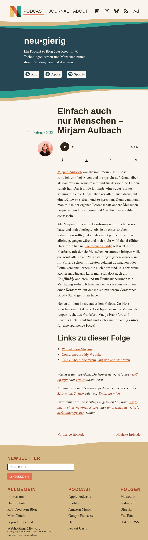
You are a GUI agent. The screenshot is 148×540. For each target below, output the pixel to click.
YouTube (127, 515)
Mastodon (64, 393)
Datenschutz (16, 502)
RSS (34, 74)
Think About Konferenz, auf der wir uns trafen (96, 359)
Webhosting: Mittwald (23, 528)
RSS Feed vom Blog (22, 509)
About (80, 11)
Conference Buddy (98, 245)
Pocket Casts (77, 528)
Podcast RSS (130, 521)
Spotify (79, 74)
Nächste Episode (128, 434)
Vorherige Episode (70, 434)
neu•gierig (14, 531)
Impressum (15, 496)
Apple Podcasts (79, 496)
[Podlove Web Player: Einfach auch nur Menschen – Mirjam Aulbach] (99, 153)
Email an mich (109, 393)
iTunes (81, 379)
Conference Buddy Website (82, 354)
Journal (59, 11)
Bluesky (126, 509)
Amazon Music (79, 509)
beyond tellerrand (19, 535)
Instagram (128, 502)
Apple (55, 74)
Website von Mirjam (77, 348)
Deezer (73, 521)
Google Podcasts (80, 515)
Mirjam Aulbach (69, 171)
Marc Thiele (16, 515)
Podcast (33, 11)
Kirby (50, 531)
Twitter (79, 393)
